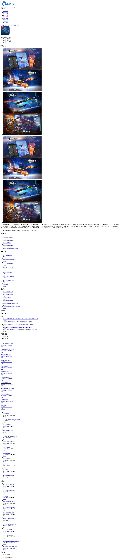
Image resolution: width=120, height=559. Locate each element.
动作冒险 (5, 15)
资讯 (14, 25)
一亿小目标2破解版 (8, 430)
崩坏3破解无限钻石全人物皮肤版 (11, 541)
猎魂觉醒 (5, 496)
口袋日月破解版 (7, 425)
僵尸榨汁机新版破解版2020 (10, 546)
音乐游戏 (5, 16)
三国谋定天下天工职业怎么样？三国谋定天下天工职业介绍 (17, 327)
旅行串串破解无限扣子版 (9, 501)
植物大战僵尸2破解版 (8, 441)
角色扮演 (5, 11)
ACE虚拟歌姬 (6, 453)
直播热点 (5, 25)
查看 (4, 293)
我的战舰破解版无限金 (8, 294)
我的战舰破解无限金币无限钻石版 (11, 306)
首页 (2, 25)
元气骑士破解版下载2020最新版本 (11, 419)
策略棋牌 (5, 18)
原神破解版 (6, 413)
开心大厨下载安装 (7, 529)
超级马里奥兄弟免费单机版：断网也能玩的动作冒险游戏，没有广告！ (20, 329)
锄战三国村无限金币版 (8, 484)
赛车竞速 (5, 21)
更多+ (2, 316)
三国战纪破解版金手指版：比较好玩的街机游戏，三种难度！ (18, 321)
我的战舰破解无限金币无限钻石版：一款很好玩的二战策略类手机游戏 (20, 319)
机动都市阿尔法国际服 (8, 475)
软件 (9, 25)
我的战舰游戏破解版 (8, 292)
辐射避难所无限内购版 (8, 513)
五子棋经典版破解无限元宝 (10, 524)
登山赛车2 (5, 470)
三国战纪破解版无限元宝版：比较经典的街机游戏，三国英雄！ (18, 324)
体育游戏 (5, 22)
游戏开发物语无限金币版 (9, 490)
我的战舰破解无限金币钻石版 (10, 303)
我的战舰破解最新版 (8, 300)
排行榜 (17, 25)
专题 (11, 25)
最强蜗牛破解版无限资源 (9, 518)
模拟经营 (5, 19)
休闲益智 (5, 12)
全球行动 (5, 464)
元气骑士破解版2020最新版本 (10, 436)
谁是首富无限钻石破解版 (9, 507)
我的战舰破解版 (7, 297)
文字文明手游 (6, 458)
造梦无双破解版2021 (8, 535)
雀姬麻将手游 (6, 447)
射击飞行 (5, 14)
